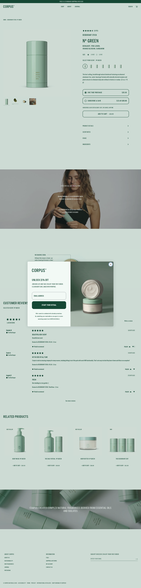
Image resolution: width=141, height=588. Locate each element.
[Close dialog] (111, 264)
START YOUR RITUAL (49, 305)
